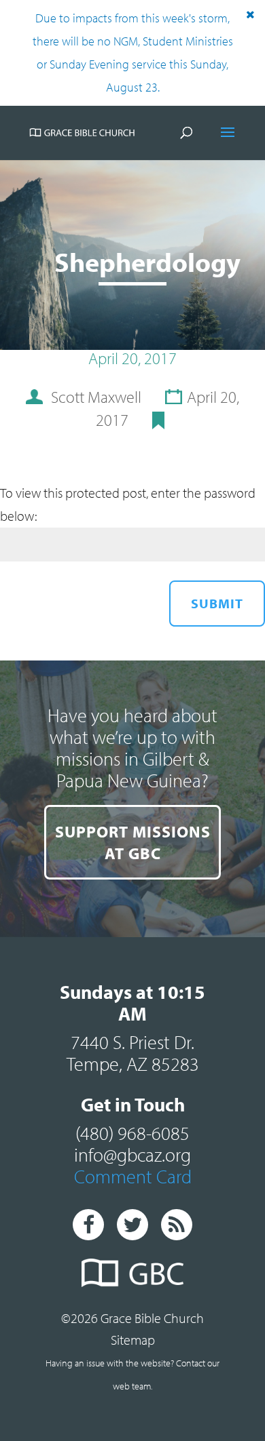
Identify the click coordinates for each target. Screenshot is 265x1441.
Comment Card (133, 1176)
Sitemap (133, 1339)
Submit (217, 603)
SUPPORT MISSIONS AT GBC (133, 842)
